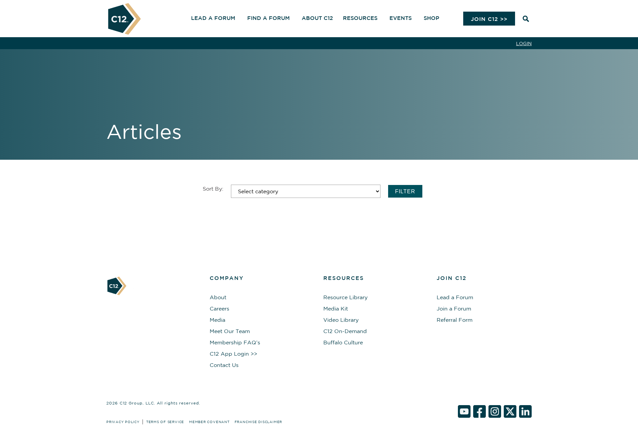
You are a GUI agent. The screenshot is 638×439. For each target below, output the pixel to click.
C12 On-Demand (345, 331)
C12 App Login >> (233, 354)
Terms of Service (165, 422)
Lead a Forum (455, 297)
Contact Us (224, 365)
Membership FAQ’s (235, 342)
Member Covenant (209, 422)
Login (524, 43)
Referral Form (455, 320)
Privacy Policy (123, 422)
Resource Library (345, 297)
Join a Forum (454, 308)
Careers (219, 308)
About (218, 297)
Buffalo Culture (343, 342)
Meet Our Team (230, 331)
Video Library (341, 320)
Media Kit (335, 308)
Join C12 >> (489, 19)
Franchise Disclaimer (258, 422)
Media (217, 320)
